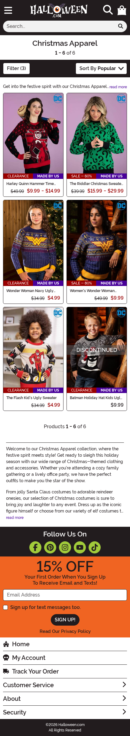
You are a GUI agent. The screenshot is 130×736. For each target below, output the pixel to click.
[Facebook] (35, 547)
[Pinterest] (50, 547)
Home (21, 644)
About (12, 698)
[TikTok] (95, 547)
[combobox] (59, 26)
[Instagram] (65, 547)
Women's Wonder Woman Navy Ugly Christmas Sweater (95, 291)
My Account (28, 657)
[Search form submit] (120, 26)
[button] (121, 10)
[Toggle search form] (108, 10)
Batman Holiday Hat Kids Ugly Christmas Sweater (96, 398)
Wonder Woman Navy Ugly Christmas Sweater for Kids (30, 291)
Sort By (98, 68)
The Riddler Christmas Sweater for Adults (96, 184)
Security (14, 712)
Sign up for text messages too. (45, 607)
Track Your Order (35, 671)
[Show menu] (8, 10)
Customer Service (28, 685)
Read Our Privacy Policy (65, 631)
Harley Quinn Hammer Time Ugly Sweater (30, 184)
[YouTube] (80, 547)
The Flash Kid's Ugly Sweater (31, 398)
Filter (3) (16, 68)
